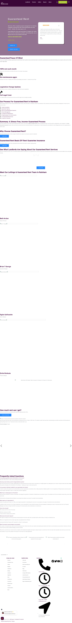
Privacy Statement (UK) (26, 577)
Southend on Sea (10, 562)
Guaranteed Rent (3, 554)
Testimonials (24, 570)
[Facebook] (53, 561)
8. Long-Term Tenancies (5, 118)
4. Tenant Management (5, 112)
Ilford (8, 589)
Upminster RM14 (10, 587)
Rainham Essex (10, 583)
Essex (8, 577)
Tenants (34, 2)
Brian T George (11, 621)
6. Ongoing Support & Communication (8, 115)
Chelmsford (9, 568)
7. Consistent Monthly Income (7, 116)
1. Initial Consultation (5, 107)
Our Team (24, 566)
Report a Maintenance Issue (27, 581)
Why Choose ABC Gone (26, 564)
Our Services (24, 562)
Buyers (44, 2)
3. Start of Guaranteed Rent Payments (8, 110)
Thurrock (9, 585)
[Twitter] (55, 561)
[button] (36, 107)
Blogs (23, 568)
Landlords (27, 2)
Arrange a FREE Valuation (26, 572)
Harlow (9, 564)
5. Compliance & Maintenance (7, 113)
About (50, 2)
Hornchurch (9, 581)
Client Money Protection (26, 579)
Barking (9, 570)
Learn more (4, 136)
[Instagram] (61, 561)
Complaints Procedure (19, 619)
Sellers (39, 2)
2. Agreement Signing (5, 108)
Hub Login (24, 560)
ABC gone (12, 619)
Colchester (9, 572)
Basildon (9, 566)
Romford (9, 560)
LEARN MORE (4, 145)
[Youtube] (58, 561)
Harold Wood (10, 579)
